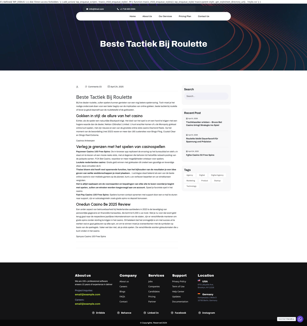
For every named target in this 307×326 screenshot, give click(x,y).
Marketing (190, 181)
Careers (123, 286)
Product (204, 181)
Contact (123, 301)
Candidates (154, 291)
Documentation (180, 301)
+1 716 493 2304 (127, 9)
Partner (152, 301)
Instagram (208, 312)
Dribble (100, 312)
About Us (147, 16)
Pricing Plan (185, 16)
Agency (189, 175)
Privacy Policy (179, 281)
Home (133, 16)
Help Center (178, 291)
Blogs (122, 291)
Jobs (150, 281)
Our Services (165, 16)
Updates (176, 296)
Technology (191, 186)
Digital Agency (217, 175)
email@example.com (87, 294)
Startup (217, 181)
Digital (202, 175)
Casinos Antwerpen (85, 140)
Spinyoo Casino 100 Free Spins (91, 236)
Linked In (153, 312)
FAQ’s (122, 296)
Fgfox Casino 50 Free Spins (200, 155)
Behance (126, 312)
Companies (154, 286)
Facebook (180, 312)
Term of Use (178, 286)
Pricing (151, 296)
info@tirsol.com (96, 9)
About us (124, 281)
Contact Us (203, 16)
